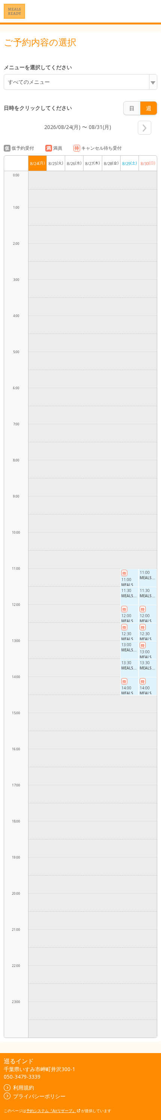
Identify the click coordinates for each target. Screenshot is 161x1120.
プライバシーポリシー (39, 1096)
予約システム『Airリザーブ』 (51, 1110)
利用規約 (23, 1087)
